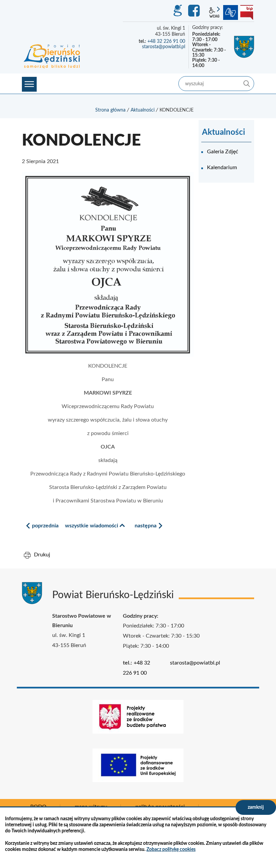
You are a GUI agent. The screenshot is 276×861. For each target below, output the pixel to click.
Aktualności (142, 110)
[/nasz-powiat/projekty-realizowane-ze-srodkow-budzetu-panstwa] (138, 716)
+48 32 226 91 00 (166, 41)
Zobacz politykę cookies (171, 849)
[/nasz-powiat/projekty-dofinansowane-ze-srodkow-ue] (138, 765)
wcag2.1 (214, 12)
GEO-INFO (177, 10)
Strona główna (110, 110)
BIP (246, 12)
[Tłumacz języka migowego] (230, 12)
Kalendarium (222, 167)
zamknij (256, 807)
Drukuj (42, 554)
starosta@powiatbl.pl (163, 46)
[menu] (29, 84)
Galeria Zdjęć (222, 151)
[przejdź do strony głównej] (52, 55)
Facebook (194, 10)
